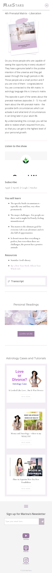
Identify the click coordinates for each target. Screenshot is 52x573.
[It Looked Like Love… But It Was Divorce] (26, 378)
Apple (8, 187)
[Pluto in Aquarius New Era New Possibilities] (26, 467)
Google (24, 187)
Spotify (16, 187)
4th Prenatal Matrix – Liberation (23, 13)
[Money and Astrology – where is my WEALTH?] (26, 421)
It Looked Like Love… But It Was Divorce (26, 390)
